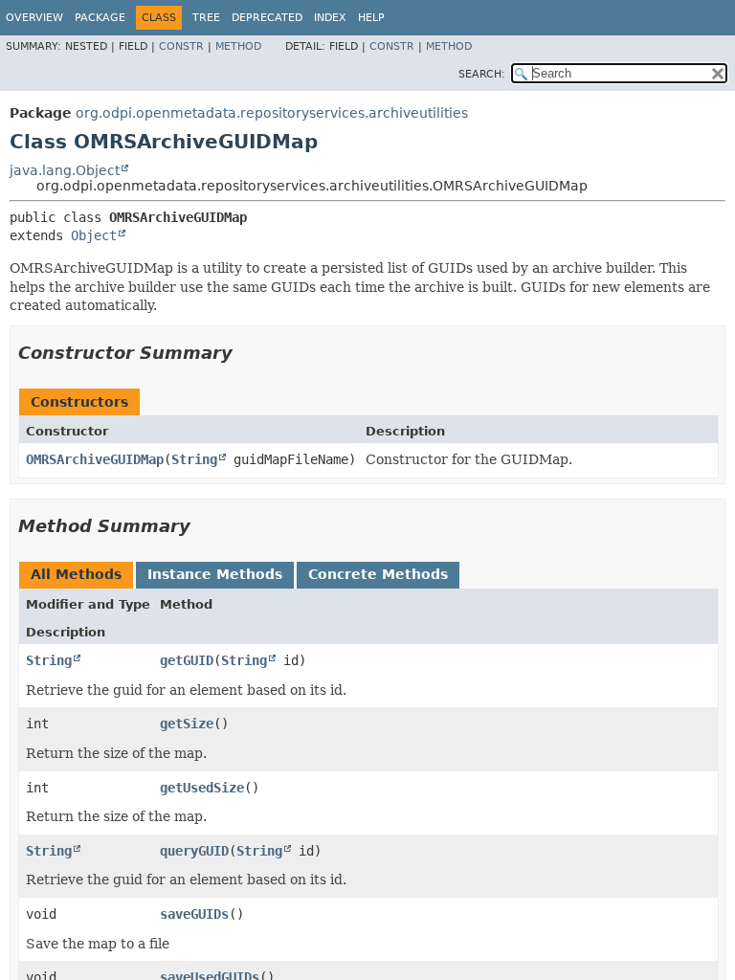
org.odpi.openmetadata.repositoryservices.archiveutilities (272, 113)
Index (330, 17)
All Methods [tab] (76, 574)
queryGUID (194, 850)
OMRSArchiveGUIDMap (95, 459)
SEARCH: (481, 74)
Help (371, 17)
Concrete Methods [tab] (378, 574)
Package (100, 17)
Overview (34, 17)
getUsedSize (202, 787)
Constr (181, 46)
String (194, 459)
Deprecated (267, 17)
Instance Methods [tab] (214, 574)
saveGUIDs (194, 914)
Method (238, 46)
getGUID (186, 660)
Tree (206, 17)
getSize (186, 723)
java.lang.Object (65, 170)
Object (94, 235)
